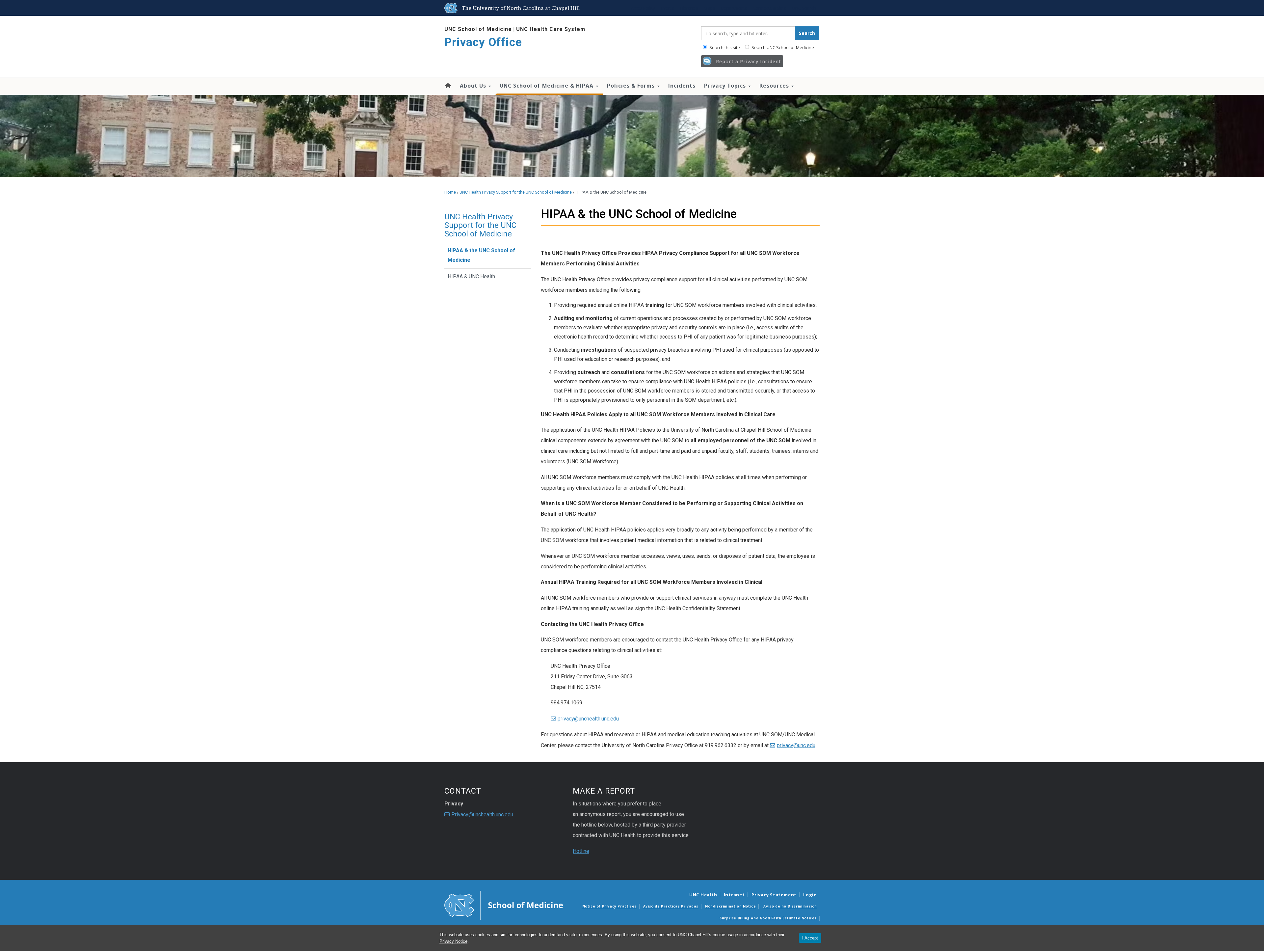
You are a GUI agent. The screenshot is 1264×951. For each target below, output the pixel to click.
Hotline (581, 851)
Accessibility (643, 8)
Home (447, 86)
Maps (709, 8)
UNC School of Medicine (478, 29)
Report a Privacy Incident (748, 61)
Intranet (734, 895)
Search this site (724, 47)
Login (810, 895)
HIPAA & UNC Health (471, 276)
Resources (775, 85)
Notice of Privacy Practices (609, 906)
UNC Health (703, 895)
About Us (474, 85)
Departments (734, 8)
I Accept (810, 938)
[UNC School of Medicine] (503, 905)
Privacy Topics (726, 85)
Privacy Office (483, 42)
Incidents (682, 85)
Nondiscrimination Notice (730, 906)
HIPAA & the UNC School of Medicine (481, 255)
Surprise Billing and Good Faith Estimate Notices (768, 918)
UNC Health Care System (550, 29)
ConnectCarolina (769, 8)
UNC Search (804, 8)
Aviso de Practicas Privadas (670, 906)
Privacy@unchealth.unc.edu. (482, 814)
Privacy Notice (453, 941)
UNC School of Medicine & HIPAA (547, 85)
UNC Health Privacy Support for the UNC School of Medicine (516, 192)
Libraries (689, 8)
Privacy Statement (774, 895)
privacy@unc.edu (796, 745)
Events (667, 8)
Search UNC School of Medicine (782, 47)
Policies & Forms (631, 85)
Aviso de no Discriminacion (790, 906)
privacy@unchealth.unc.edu (588, 719)
